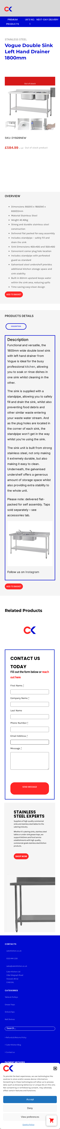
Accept (30, 1099)
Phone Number (19, 722)
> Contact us (10, 1052)
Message (16, 748)
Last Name (16, 710)
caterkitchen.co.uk (13, 951)
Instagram (32, 572)
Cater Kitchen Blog (13, 1044)
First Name (17, 685)
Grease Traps (10, 1004)
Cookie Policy (28, 1124)
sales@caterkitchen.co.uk (16, 966)
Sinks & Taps (10, 1012)
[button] (55, 1068)
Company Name (19, 698)
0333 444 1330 (12, 958)
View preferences (30, 1116)
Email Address (19, 735)
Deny (30, 1108)
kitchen (30, 366)
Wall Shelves (10, 1019)
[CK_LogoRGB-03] (8, 4)
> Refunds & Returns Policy (15, 1037)
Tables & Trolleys (11, 997)
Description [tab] (16, 326)
